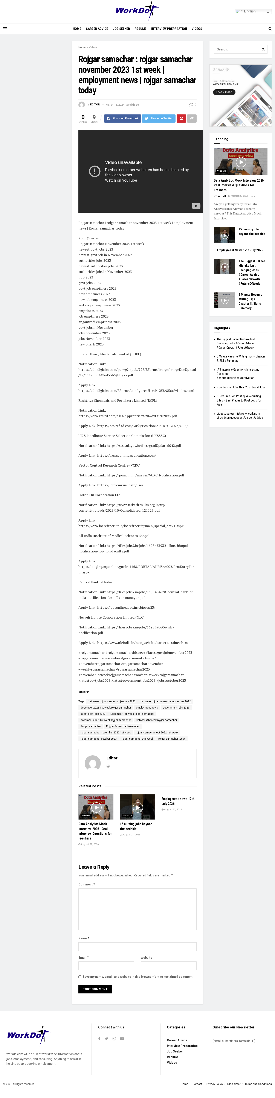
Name (84, 938)
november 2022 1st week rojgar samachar (106, 720)
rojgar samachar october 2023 (99, 738)
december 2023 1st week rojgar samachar (106, 707)
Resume (141, 29)
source (83, 691)
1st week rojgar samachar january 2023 (112, 701)
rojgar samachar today (171, 738)
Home (77, 29)
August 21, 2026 (131, 834)
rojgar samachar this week (137, 738)
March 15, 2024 (115, 104)
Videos (197, 29)
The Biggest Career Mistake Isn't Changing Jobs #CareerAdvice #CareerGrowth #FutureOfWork (236, 343)
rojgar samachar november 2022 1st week (106, 732)
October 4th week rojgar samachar (156, 720)
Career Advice (97, 29)
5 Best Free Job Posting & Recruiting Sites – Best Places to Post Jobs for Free (239, 400)
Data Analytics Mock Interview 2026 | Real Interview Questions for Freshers (239, 185)
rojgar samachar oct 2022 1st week (157, 732)
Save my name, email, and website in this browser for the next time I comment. (138, 976)
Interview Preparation (169, 29)
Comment (86, 884)
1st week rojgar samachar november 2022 (166, 701)
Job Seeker (121, 29)
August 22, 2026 (89, 844)
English (249, 11)
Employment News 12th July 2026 (240, 250)
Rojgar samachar (91, 726)
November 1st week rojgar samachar (132, 713)
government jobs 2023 (176, 707)
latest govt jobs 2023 (93, 713)
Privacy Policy (214, 1084)
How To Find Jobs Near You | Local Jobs (241, 387)
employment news (147, 707)
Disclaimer (233, 1084)
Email (83, 957)
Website (146, 957)
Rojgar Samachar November (122, 726)
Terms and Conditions (258, 1084)
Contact (197, 1084)
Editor (95, 104)
